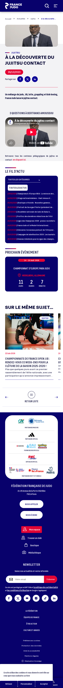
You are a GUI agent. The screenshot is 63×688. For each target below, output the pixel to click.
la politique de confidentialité (46, 587)
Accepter (44, 684)
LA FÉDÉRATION (31, 611)
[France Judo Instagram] (36, 597)
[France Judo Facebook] (8, 597)
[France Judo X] (18, 597)
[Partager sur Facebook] (20, 79)
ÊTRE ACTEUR (31, 623)
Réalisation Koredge (33, 661)
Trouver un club (35, 538)
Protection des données (31, 646)
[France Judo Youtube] (27, 597)
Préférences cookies (31, 640)
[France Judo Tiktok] (45, 597)
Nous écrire (31, 515)
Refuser (8, 684)
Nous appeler (31, 504)
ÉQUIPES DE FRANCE (31, 617)
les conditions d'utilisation (18, 590)
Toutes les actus (18, 187)
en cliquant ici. (19, 159)
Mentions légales (32, 656)
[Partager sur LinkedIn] (35, 79)
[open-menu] (55, 6)
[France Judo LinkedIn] (54, 597)
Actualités (21, 18)
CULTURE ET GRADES (31, 630)
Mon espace (53, 685)
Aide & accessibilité (31, 651)
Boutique (34, 545)
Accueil (8, 19)
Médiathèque (34, 552)
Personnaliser (26, 684)
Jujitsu (33, 18)
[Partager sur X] (27, 79)
